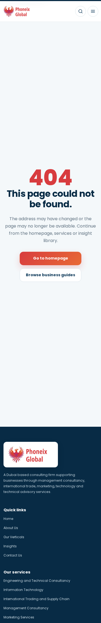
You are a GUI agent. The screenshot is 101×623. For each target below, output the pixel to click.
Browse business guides (50, 275)
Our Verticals (14, 537)
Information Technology (23, 589)
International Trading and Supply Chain (36, 599)
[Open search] (80, 11)
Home (8, 518)
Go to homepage (50, 258)
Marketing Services (19, 617)
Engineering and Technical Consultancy (37, 580)
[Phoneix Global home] (18, 11)
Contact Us (13, 555)
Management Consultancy (26, 608)
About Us (11, 528)
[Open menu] (93, 11)
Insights (10, 546)
